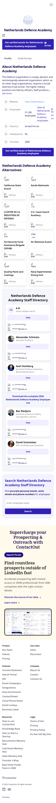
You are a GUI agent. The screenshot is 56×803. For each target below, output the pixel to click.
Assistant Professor (24, 340)
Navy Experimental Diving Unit (41, 273)
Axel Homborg (24, 366)
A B (18, 308)
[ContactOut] (15, 4)
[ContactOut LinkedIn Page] (3, 789)
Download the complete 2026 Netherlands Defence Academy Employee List (28, 399)
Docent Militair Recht (25, 311)
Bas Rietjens (23, 411)
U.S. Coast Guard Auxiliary (40, 213)
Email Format (25, 58)
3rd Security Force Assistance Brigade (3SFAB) (14, 245)
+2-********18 (19, 429)
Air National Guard (41, 241)
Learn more (10, 602)
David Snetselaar (26, 442)
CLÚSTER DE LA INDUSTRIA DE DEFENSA (12, 215)
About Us (35, 670)
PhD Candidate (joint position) (29, 445)
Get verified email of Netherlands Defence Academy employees (28, 152)
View (28, 317)
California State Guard (12, 187)
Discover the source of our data (21, 597)
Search (28, 511)
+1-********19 (19, 353)
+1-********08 (19, 385)
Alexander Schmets (27, 337)
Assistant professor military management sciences (28, 415)
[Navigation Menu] (51, 4)
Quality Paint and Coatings (13, 273)
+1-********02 (19, 324)
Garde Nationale (40, 185)
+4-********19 (19, 458)
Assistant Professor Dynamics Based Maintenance (29, 370)
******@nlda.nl (19, 329)
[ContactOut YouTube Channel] (9, 789)
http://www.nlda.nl (34, 101)
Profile (7, 58)
